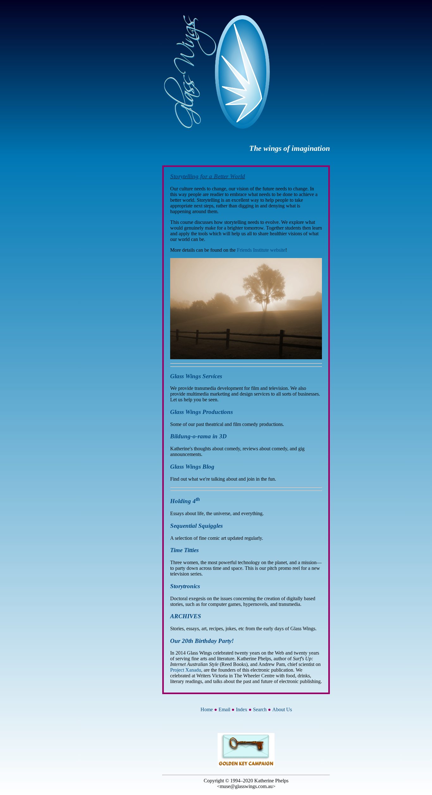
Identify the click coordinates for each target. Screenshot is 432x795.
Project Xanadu (185, 670)
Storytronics (185, 586)
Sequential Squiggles (196, 525)
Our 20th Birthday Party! (202, 641)
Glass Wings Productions (201, 412)
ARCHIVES (185, 616)
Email (224, 709)
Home (207, 709)
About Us (282, 709)
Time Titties (184, 550)
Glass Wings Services (196, 376)
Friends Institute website (261, 250)
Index (241, 709)
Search (260, 709)
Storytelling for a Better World (207, 176)
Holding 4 (185, 501)
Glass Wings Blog (192, 466)
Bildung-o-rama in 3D (198, 436)
